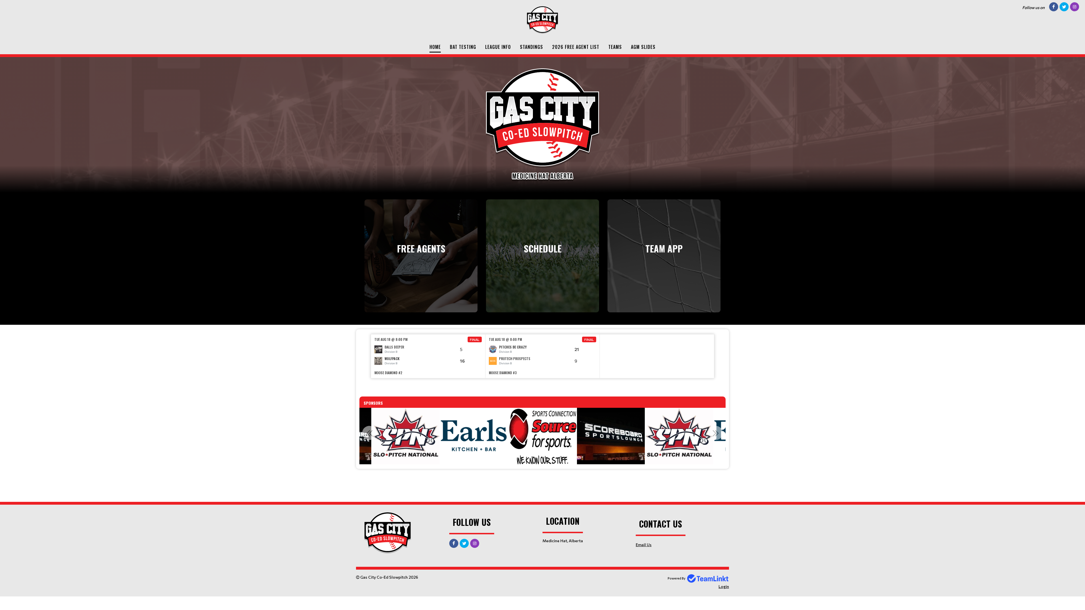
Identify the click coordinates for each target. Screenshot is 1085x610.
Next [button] (716, 433)
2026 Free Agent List (575, 46)
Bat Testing (463, 46)
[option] (428, 356)
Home (435, 46)
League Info (498, 46)
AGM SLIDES (643, 46)
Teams (615, 46)
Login (724, 586)
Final (474, 339)
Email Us (644, 544)
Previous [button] (369, 433)
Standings (531, 46)
